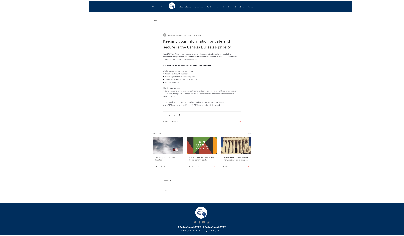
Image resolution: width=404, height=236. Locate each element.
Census (155, 20)
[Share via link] (180, 115)
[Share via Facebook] (164, 115)
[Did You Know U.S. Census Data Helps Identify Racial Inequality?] (202, 145)
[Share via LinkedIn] (174, 115)
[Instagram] (208, 222)
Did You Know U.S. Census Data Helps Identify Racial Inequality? (201, 159)
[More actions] (239, 35)
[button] (199, 7)
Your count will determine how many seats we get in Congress (235, 159)
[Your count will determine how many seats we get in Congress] (236, 145)
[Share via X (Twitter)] (169, 115)
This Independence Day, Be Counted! (165, 159)
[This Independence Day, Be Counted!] (168, 145)
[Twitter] (195, 222)
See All (249, 133)
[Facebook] (199, 222)
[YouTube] (204, 222)
